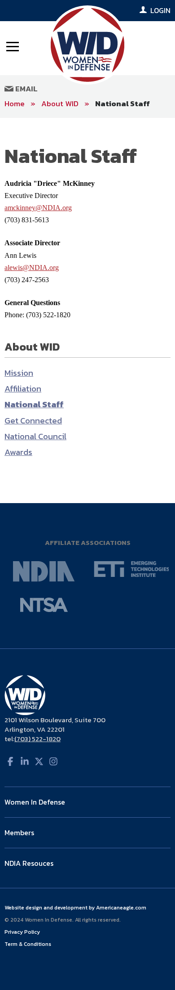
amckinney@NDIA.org (38, 208)
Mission (18, 372)
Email (25, 88)
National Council (35, 436)
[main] (87, 311)
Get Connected (33, 420)
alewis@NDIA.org (31, 267)
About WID (60, 103)
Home (14, 103)
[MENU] (12, 46)
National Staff (122, 103)
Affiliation (22, 388)
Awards (18, 452)
